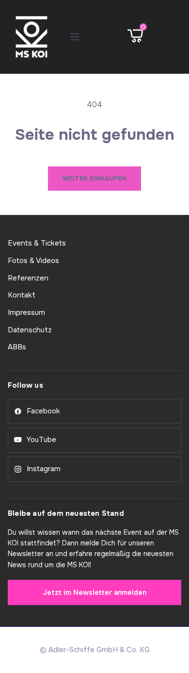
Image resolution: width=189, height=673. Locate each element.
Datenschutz (30, 330)
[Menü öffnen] (74, 36)
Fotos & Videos (33, 260)
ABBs (17, 347)
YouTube (41, 439)
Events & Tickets (37, 243)
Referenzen (28, 278)
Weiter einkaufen (94, 178)
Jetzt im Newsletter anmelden (94, 592)
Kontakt (21, 295)
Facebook (43, 411)
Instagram (44, 469)
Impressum (26, 312)
